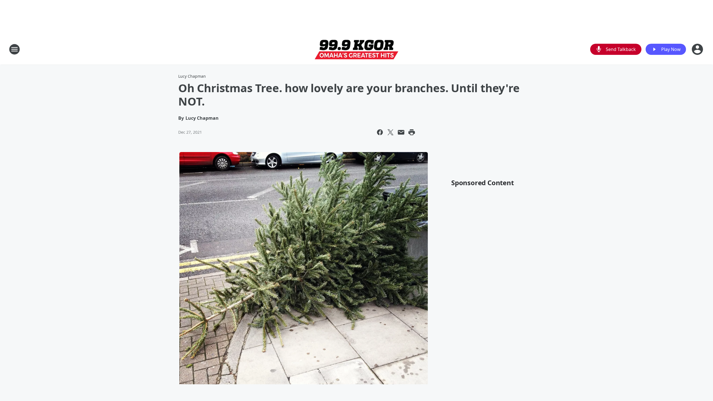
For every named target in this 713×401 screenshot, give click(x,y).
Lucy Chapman (192, 76)
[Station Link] (356, 49)
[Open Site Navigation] (14, 49)
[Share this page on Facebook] (380, 132)
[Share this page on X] (390, 132)
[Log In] (698, 49)
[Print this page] (412, 132)
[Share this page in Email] (401, 132)
